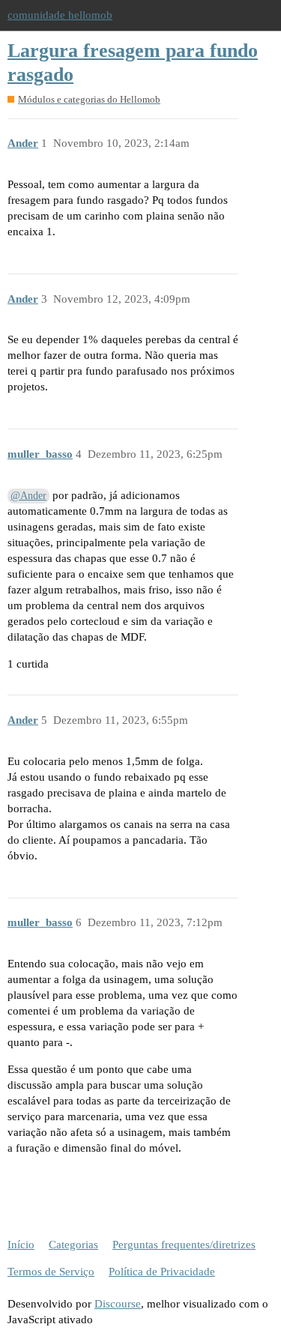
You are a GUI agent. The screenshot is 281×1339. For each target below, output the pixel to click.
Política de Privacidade (162, 1272)
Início (20, 1245)
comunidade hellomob (59, 15)
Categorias (73, 1245)
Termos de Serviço (50, 1272)
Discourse (117, 1304)
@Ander (28, 495)
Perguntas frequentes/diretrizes (184, 1245)
